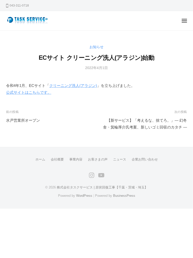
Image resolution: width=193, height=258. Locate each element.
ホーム (40, 159)
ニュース (119, 159)
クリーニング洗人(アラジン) (73, 85)
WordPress (84, 196)
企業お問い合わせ (145, 159)
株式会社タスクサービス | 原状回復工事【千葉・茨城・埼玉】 (102, 187)
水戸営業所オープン (23, 120)
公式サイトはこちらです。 (28, 92)
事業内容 (75, 159)
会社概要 (57, 159)
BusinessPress (124, 196)
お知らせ (96, 47)
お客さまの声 (98, 159)
